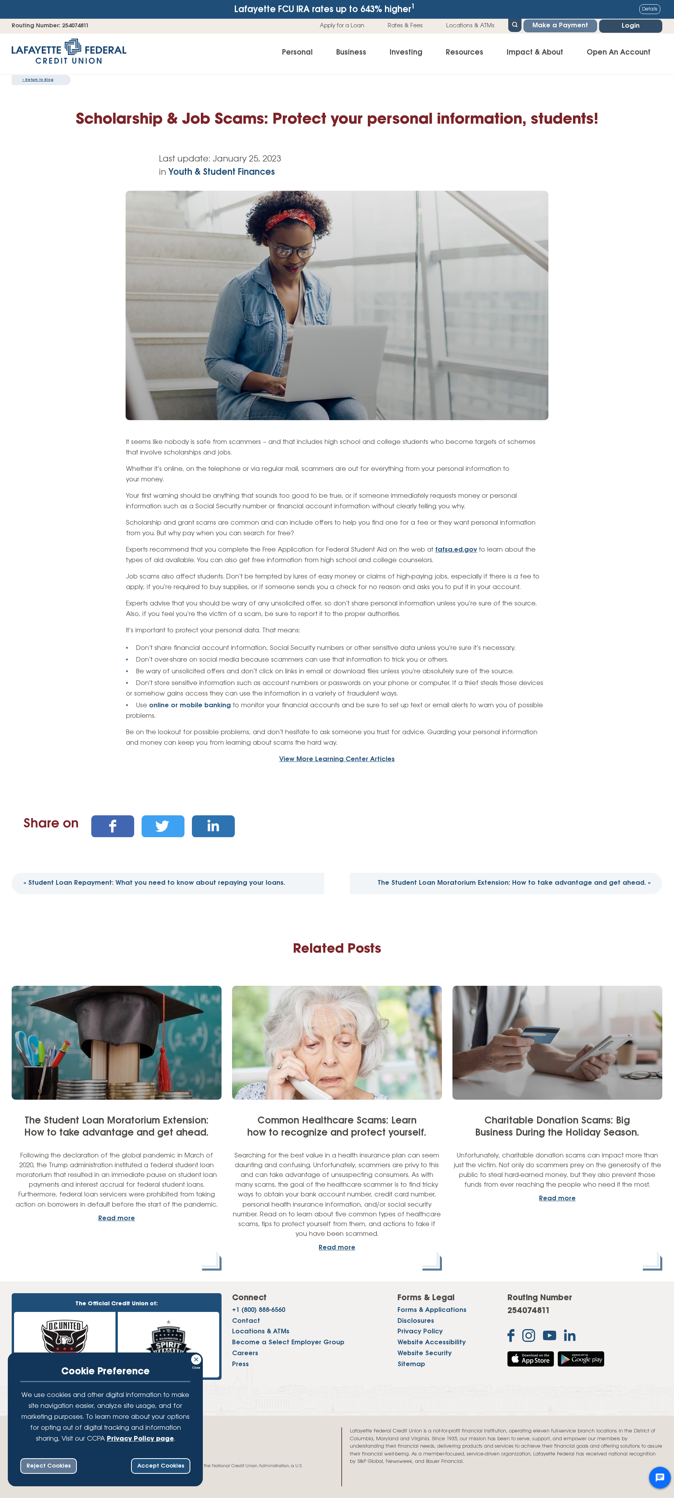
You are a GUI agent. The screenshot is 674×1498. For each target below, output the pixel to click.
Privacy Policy (420, 1331)
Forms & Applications (431, 1310)
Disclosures (415, 1321)
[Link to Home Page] (69, 54)
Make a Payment (560, 25)
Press (240, 1364)
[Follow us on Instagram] (528, 1337)
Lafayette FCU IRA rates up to (324, 8)
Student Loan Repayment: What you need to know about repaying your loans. (154, 883)
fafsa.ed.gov (456, 550)
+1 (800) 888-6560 (258, 1310)
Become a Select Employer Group (288, 1342)
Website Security (424, 1353)
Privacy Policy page (140, 1439)
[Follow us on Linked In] (570, 1337)
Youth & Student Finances (221, 172)
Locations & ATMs (470, 26)
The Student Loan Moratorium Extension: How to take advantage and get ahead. (514, 883)
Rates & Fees (405, 26)
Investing (406, 53)
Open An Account (619, 53)
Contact (246, 1321)
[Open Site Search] (514, 24)
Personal (297, 53)
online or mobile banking (190, 705)
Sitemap (411, 1364)
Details (650, 9)
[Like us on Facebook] (510, 1337)
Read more (116, 1218)
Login (631, 26)
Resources (464, 53)
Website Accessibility (431, 1342)
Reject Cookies (49, 1466)
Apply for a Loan (342, 26)
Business (351, 53)
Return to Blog (37, 80)
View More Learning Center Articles (337, 759)
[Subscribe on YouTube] (549, 1337)
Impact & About (535, 53)
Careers (245, 1353)
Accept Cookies (160, 1466)
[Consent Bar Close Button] (196, 1358)
